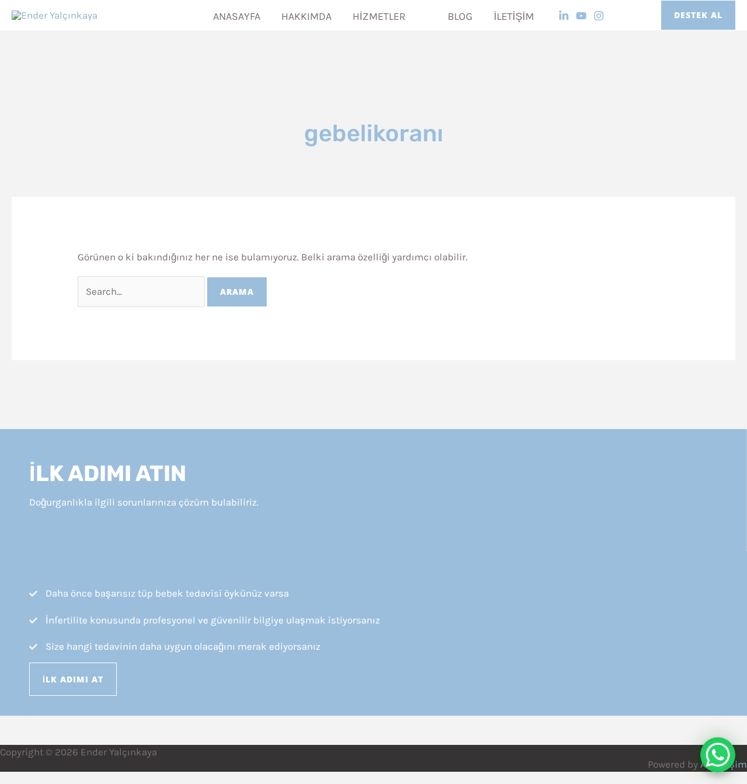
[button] (411, 16)
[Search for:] (142, 291)
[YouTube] (581, 15)
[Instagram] (598, 15)
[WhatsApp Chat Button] (717, 754)
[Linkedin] (563, 15)
